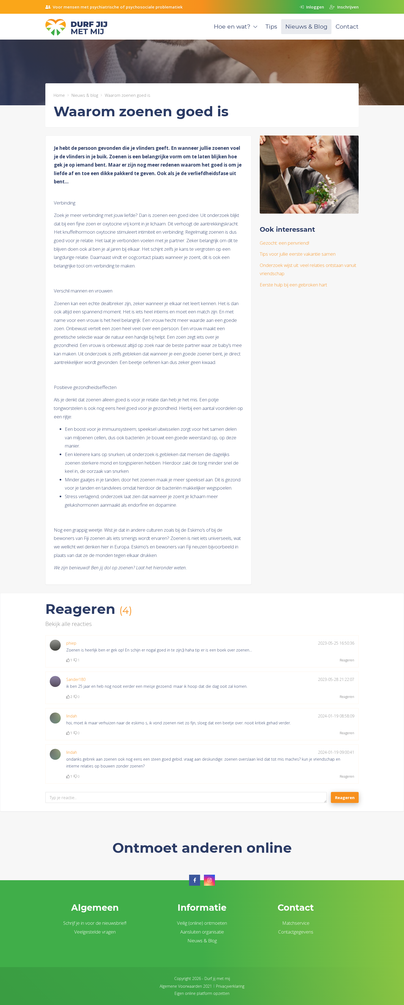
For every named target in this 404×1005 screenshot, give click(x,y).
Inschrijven (347, 7)
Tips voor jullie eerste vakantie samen (298, 254)
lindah (71, 716)
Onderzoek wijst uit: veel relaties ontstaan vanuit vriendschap (308, 269)
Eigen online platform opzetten (202, 993)
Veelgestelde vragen (95, 932)
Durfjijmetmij (82, 27)
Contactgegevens (295, 932)
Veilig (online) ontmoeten (202, 923)
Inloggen (314, 7)
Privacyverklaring (230, 986)
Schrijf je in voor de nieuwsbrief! (94, 923)
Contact (347, 26)
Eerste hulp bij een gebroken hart (293, 284)
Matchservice (295, 923)
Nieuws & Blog (306, 26)
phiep (71, 643)
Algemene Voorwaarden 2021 (186, 986)
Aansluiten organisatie (202, 932)
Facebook (194, 880)
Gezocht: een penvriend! (284, 243)
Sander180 (75, 679)
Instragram (209, 880)
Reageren (347, 660)
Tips (271, 26)
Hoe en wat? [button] (232, 26)
